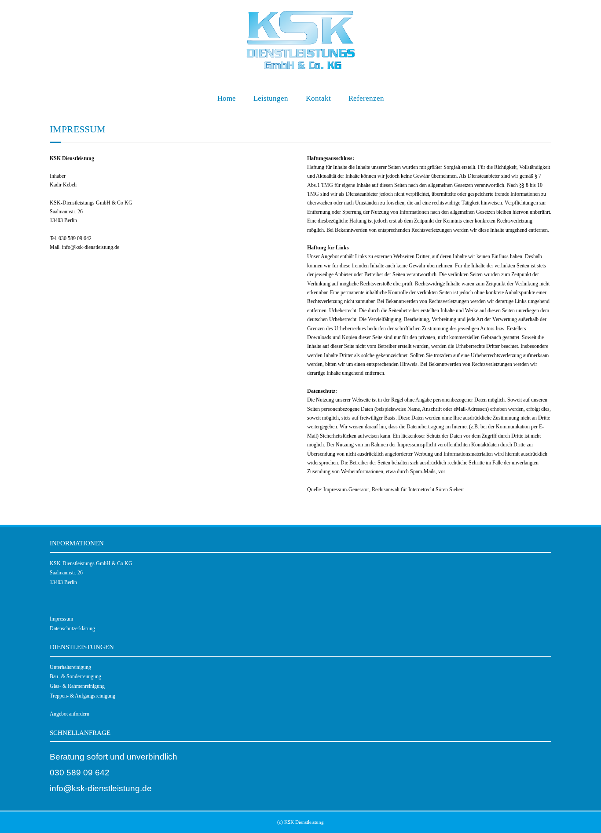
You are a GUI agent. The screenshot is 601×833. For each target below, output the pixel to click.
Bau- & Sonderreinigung (75, 676)
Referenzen (366, 98)
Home (226, 98)
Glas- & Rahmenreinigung (77, 686)
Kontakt (318, 98)
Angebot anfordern (69, 714)
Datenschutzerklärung (72, 628)
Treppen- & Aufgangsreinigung (82, 696)
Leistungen (270, 98)
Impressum (61, 619)
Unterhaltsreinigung (70, 667)
